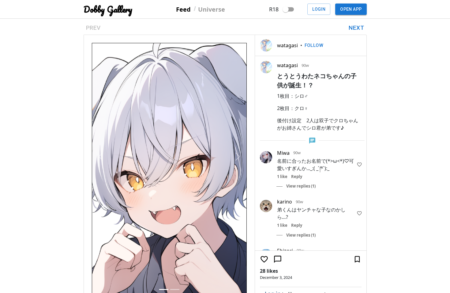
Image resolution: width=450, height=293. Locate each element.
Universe (211, 9)
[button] (101, 73)
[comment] (277, 175)
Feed (183, 9)
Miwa (283, 153)
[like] (359, 164)
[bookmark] (357, 175)
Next (356, 27)
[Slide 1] (163, 123)
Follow (314, 45)
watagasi (287, 45)
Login (318, 9)
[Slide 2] (174, 123)
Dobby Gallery (108, 9)
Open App (351, 9)
